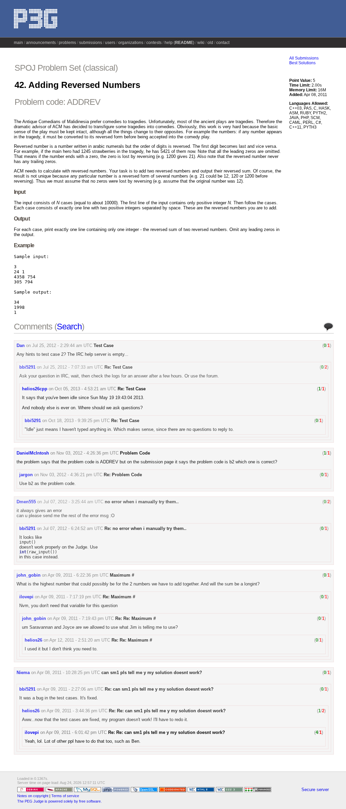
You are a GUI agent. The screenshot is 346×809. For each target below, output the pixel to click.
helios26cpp (34, 388)
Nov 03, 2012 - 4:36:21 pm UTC (71, 474)
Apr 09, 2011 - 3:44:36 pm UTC (77, 710)
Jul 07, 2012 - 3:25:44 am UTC (73, 501)
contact (222, 42)
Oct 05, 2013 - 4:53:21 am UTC (85, 388)
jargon (26, 474)
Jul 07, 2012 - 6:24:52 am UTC (73, 528)
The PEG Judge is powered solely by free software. (59, 801)
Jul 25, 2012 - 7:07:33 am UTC (73, 367)
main (18, 42)
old (210, 42)
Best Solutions (302, 63)
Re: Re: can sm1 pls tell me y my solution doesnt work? (167, 710)
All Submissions (304, 58)
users (110, 42)
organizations (130, 42)
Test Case (104, 345)
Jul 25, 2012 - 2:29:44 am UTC (62, 345)
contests (154, 42)
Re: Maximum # (119, 596)
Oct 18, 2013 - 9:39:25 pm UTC (79, 420)
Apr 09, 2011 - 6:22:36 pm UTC (78, 575)
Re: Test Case (118, 367)
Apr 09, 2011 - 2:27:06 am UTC (73, 689)
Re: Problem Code (123, 474)
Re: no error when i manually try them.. (145, 528)
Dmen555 (26, 501)
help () (179, 42)
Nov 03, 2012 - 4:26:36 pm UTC (87, 453)
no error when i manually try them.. (142, 501)
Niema (23, 672)
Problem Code (135, 453)
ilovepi (26, 596)
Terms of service (65, 796)
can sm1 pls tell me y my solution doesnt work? (151, 672)
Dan (21, 345)
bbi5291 (27, 367)
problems (67, 42)
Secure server (315, 789)
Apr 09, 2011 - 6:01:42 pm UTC (76, 732)
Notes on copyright (32, 796)
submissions (90, 42)
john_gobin (29, 575)
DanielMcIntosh (33, 453)
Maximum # (122, 575)
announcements (41, 42)
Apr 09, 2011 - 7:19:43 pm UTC (83, 618)
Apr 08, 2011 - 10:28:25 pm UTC (68, 672)
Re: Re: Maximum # (135, 618)
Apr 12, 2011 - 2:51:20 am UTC (79, 640)
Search (69, 326)
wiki (200, 42)
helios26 (33, 640)
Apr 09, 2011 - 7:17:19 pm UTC (71, 596)
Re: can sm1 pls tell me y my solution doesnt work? (159, 689)
